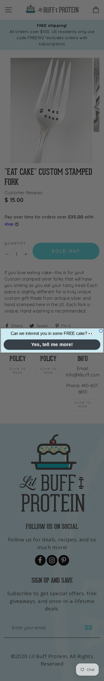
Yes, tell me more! (52, 344)
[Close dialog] (101, 331)
